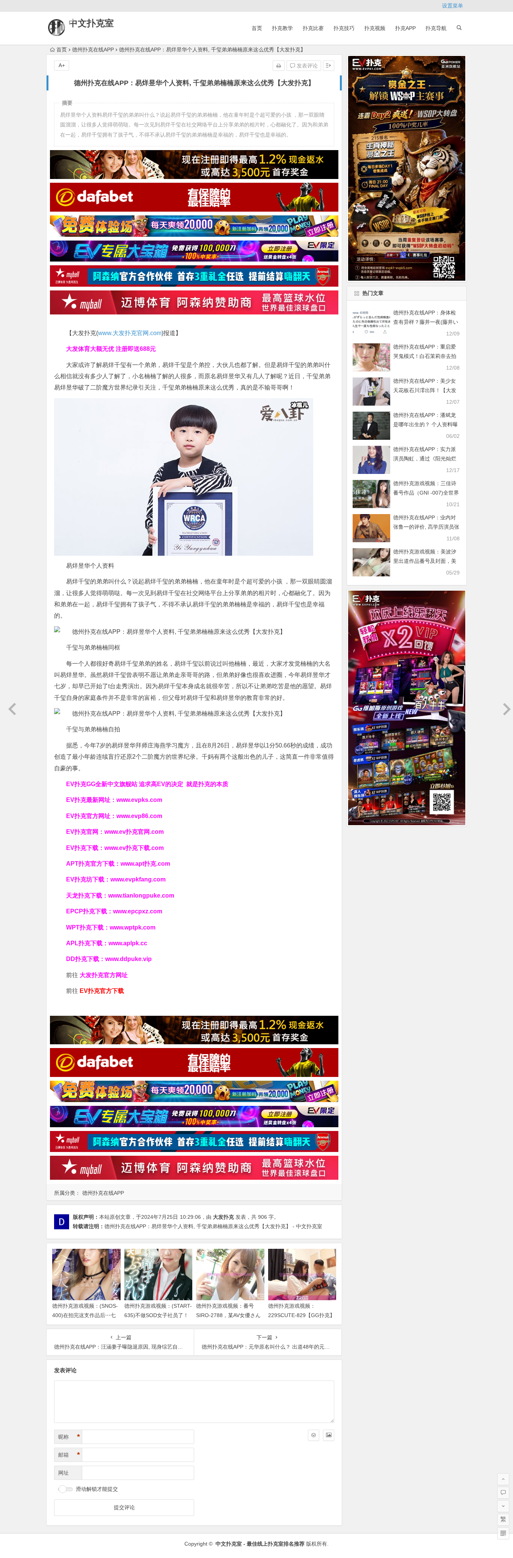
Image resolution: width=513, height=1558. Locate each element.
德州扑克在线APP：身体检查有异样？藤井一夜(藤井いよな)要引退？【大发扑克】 (425, 322)
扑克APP (405, 28)
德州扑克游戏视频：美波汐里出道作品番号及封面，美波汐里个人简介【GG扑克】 (426, 561)
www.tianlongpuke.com (141, 895)
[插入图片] (328, 1435)
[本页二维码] (503, 1533)
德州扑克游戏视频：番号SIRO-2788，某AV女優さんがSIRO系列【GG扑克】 (228, 1315)
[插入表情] (313, 1435)
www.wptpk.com (132, 927)
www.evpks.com (139, 800)
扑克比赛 (313, 28)
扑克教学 (282, 28)
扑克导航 (436, 28)
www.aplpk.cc (128, 943)
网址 (63, 1473)
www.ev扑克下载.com (134, 848)
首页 (257, 28)
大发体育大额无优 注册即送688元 (111, 349)
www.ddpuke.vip (128, 959)
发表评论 (306, 66)
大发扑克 (223, 1217)
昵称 (69, 1437)
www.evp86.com (139, 816)
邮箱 (69, 1455)
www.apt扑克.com (146, 863)
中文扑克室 (91, 23)
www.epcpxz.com (137, 911)
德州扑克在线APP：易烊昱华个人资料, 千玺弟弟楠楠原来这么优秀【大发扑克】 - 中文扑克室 (213, 1226)
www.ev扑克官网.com (134, 832)
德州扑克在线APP (93, 50)
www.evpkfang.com (138, 879)
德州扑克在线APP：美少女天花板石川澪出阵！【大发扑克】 (424, 390)
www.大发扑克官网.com (129, 333)
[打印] (279, 65)
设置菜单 (452, 6)
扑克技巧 (344, 28)
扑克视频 (374, 28)
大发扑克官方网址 (104, 975)
